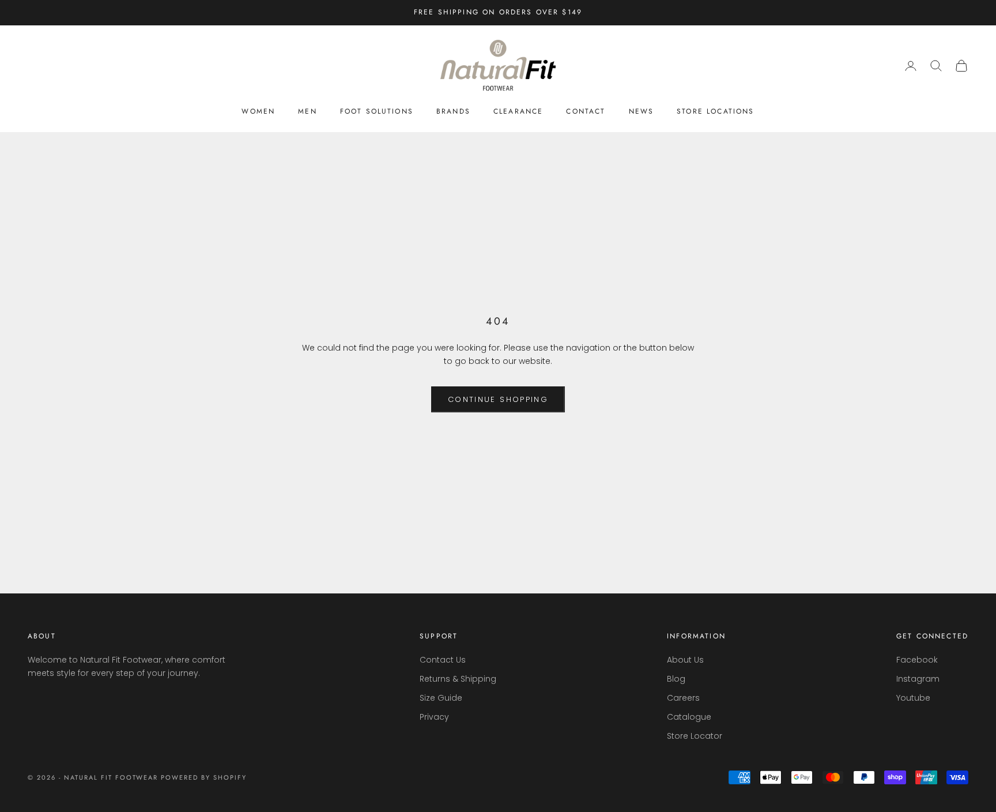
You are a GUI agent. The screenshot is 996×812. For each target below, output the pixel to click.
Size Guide (441, 698)
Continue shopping (498, 399)
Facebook (917, 660)
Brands (453, 111)
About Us (685, 660)
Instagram (918, 679)
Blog (676, 679)
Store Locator (694, 736)
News (641, 111)
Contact (585, 111)
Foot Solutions (376, 111)
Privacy (434, 717)
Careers (683, 698)
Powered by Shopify (204, 777)
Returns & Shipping (458, 679)
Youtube (913, 698)
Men (307, 111)
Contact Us (443, 660)
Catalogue (689, 717)
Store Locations (715, 111)
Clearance (518, 111)
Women (258, 111)
